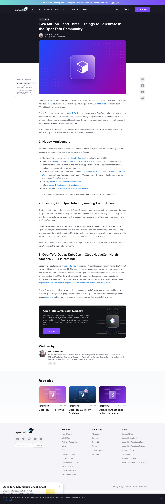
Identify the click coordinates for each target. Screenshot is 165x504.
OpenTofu (44, 19)
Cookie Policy (11, 500)
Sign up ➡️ (115, 3)
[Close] (161, 498)
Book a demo (142, 9)
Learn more (52, 331)
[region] (82, 499)
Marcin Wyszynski (52, 34)
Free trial (127, 9)
